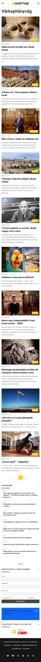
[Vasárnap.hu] (20, 3)
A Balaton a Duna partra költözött (18, 277)
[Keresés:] (38, 4)
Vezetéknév (5, 583)
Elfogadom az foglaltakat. (19, 598)
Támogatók (26, 648)
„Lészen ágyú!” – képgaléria (15, 462)
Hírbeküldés (16, 645)
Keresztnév (5, 590)
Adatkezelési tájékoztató (29, 645)
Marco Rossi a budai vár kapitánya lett (20, 139)
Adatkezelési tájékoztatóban (20, 598)
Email (3, 576)
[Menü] (3, 4)
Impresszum (8, 645)
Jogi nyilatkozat (16, 648)
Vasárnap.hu (33, 642)
